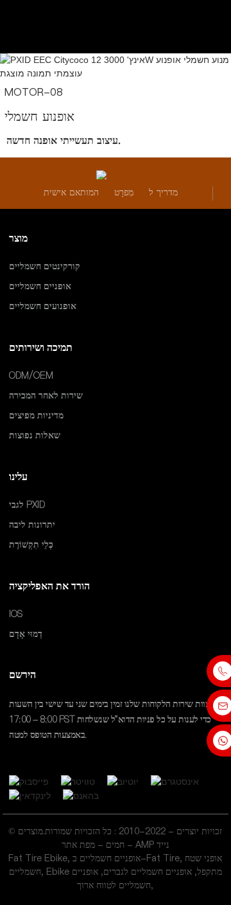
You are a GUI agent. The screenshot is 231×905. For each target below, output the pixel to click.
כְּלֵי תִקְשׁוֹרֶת (31, 545)
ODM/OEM (31, 375)
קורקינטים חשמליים (44, 266)
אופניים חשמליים (40, 286)
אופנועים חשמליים (42, 306)
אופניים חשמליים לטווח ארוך (111, 878)
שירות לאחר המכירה (46, 395)
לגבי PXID (27, 504)
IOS (15, 613)
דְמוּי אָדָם (25, 633)
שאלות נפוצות (34, 435)
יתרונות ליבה (32, 524)
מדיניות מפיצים (36, 415)
